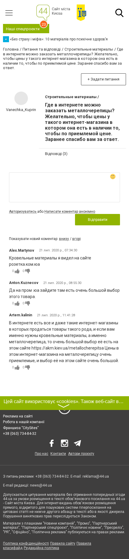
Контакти (58, 454)
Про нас (41, 454)
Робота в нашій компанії (23, 422)
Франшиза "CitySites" (21, 428)
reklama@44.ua (95, 476)
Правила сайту (62, 543)
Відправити (97, 220)
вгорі (76, 239)
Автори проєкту (81, 454)
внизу (64, 239)
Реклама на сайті (18, 416)
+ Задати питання (103, 79)
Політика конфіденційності (26, 543)
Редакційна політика (41, 548)
